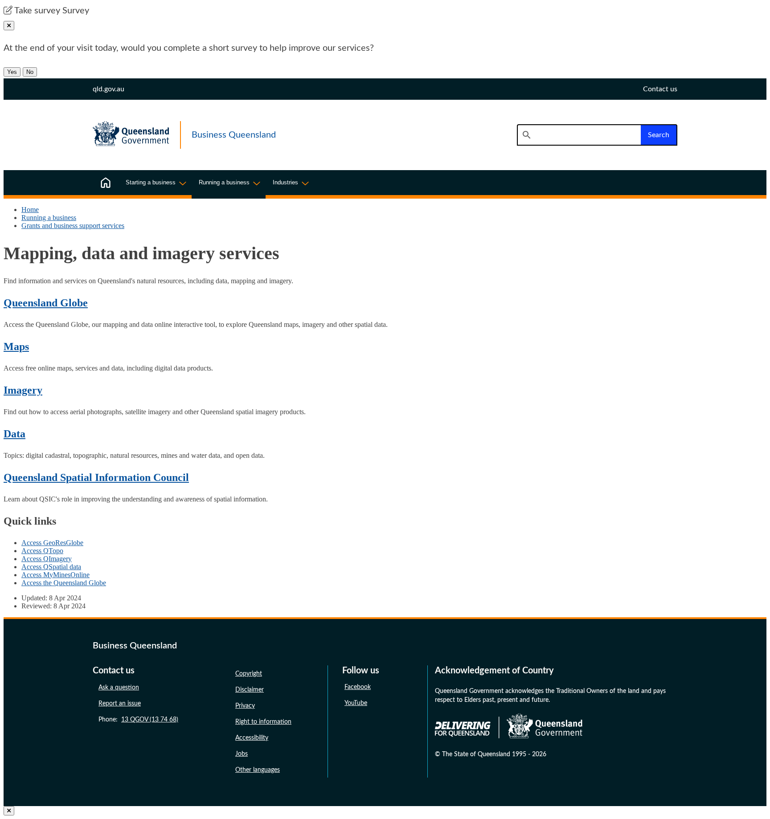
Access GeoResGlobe (52, 542)
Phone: (138, 720)
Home (30, 209)
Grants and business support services (72, 225)
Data (14, 434)
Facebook (357, 687)
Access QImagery (46, 558)
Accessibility (251, 738)
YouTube (355, 703)
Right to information (263, 722)
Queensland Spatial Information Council (96, 477)
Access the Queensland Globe (63, 583)
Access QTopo (42, 550)
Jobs (241, 754)
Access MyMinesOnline (55, 575)
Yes (12, 72)
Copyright (248, 674)
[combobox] (579, 135)
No (29, 72)
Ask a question (118, 688)
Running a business (48, 217)
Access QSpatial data (51, 566)
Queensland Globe (46, 303)
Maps (16, 346)
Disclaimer (249, 690)
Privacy (245, 706)
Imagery (23, 390)
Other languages (257, 770)
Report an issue (119, 704)
